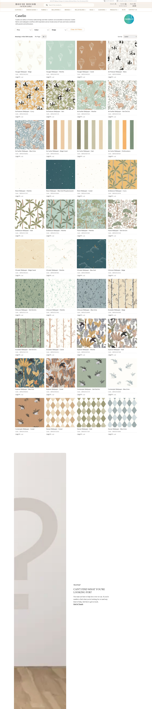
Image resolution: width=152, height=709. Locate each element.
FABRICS (43, 9)
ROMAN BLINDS (31, 9)
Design (54, 30)
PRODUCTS (113, 9)
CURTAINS (18, 9)
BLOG (124, 9)
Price (18, 30)
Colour (36, 30)
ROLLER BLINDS (80, 9)
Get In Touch (78, 604)
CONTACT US (133, 9)
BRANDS (67, 9)
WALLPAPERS (56, 9)
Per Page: (37, 36)
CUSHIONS (101, 9)
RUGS (91, 9)
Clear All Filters (76, 29)
